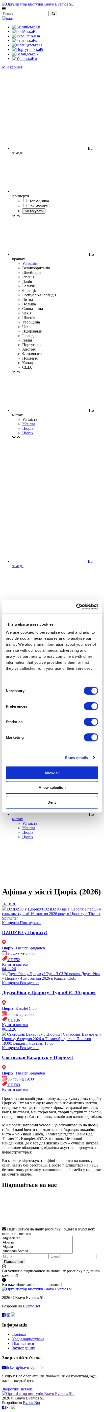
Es (35, 40)
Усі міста (29, 823)
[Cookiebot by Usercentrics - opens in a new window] (76, 606)
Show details (76, 758)
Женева (28, 424)
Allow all (52, 773)
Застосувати (33, 211)
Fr (40, 45)
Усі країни (31, 263)
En (38, 27)
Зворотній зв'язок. (17, 1389)
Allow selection (52, 787)
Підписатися (13, 1262)
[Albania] (37, 1242)
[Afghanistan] (37, 1238)
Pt (41, 49)
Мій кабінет (12, 67)
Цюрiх (27, 428)
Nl (38, 54)
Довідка (19, 1334)
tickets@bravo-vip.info (24, 1367)
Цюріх (27, 433)
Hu (34, 58)
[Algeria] (37, 1247)
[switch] (91, 706)
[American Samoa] (37, 1251)
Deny (52, 802)
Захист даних (23, 1348)
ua (12, 18)
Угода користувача (28, 1339)
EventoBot (31, 1306)
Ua (37, 36)
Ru (35, 31)
